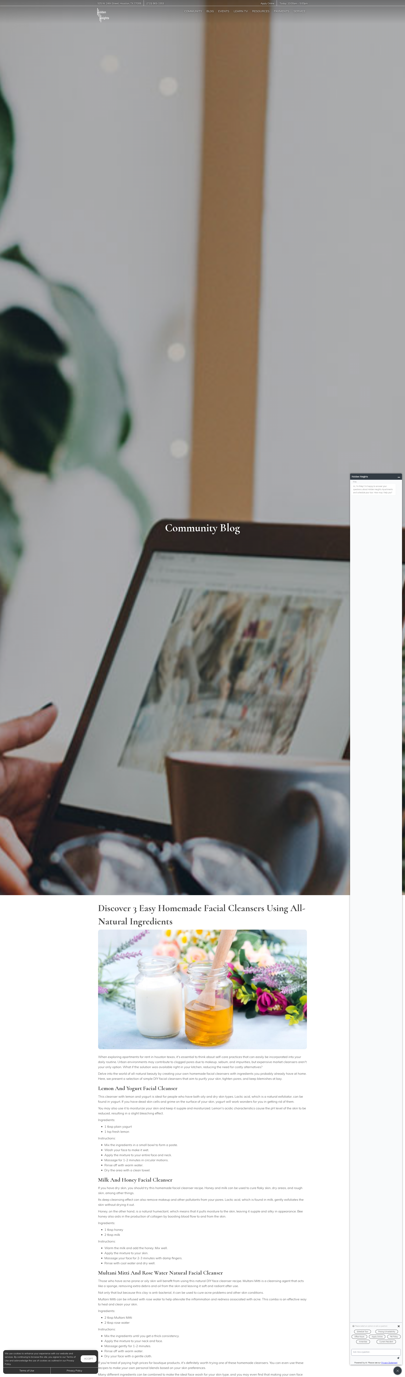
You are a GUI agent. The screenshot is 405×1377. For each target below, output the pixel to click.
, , (119, 3)
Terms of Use (26, 1370)
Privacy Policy (74, 1370)
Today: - (294, 3)
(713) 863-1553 (155, 3)
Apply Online (267, 3)
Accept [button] (88, 1358)
